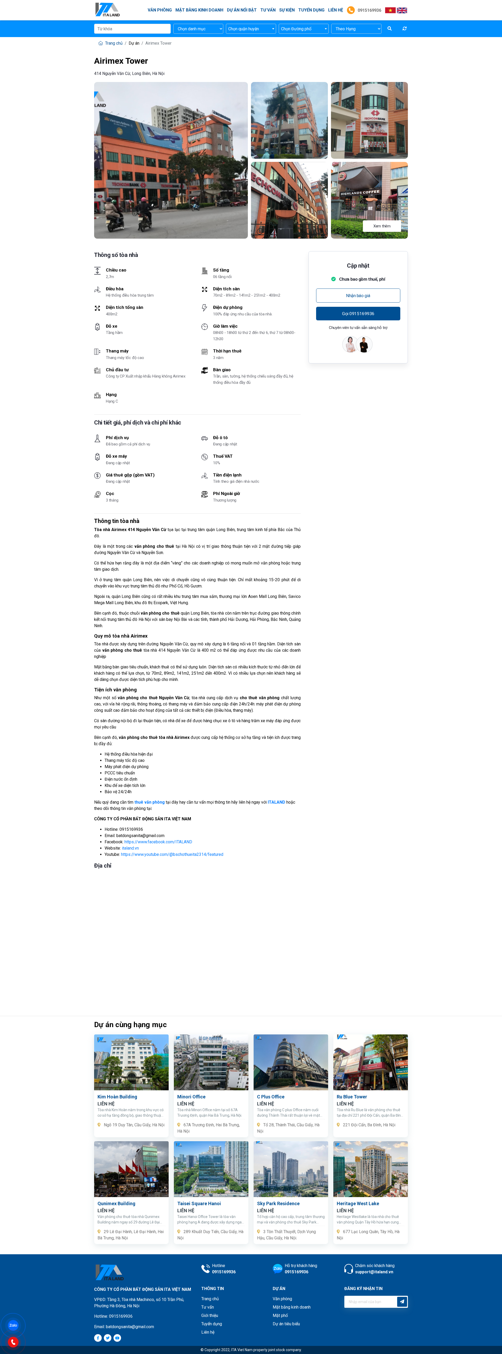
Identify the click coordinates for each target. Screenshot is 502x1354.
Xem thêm (382, 226)
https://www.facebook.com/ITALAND (158, 841)
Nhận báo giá (358, 295)
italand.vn (130, 848)
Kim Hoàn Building (117, 1096)
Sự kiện (287, 10)
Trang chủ (113, 43)
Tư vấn (268, 10)
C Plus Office (270, 1096)
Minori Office (191, 1096)
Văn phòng (160, 10)
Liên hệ (207, 1332)
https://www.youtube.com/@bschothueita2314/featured (172, 854)
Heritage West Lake (358, 1203)
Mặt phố (280, 1315)
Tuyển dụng (311, 10)
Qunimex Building (116, 1203)
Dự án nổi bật (242, 10)
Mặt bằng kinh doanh (199, 10)
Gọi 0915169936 (358, 313)
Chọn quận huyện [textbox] (243, 28)
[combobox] (251, 29)
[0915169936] (15, 1341)
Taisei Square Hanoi (199, 1203)
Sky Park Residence (278, 1203)
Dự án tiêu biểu (286, 1323)
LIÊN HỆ (335, 10)
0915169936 (369, 10)
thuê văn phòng (149, 802)
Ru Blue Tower (352, 1096)
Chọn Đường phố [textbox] (296, 28)
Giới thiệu (209, 1315)
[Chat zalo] (15, 1324)
